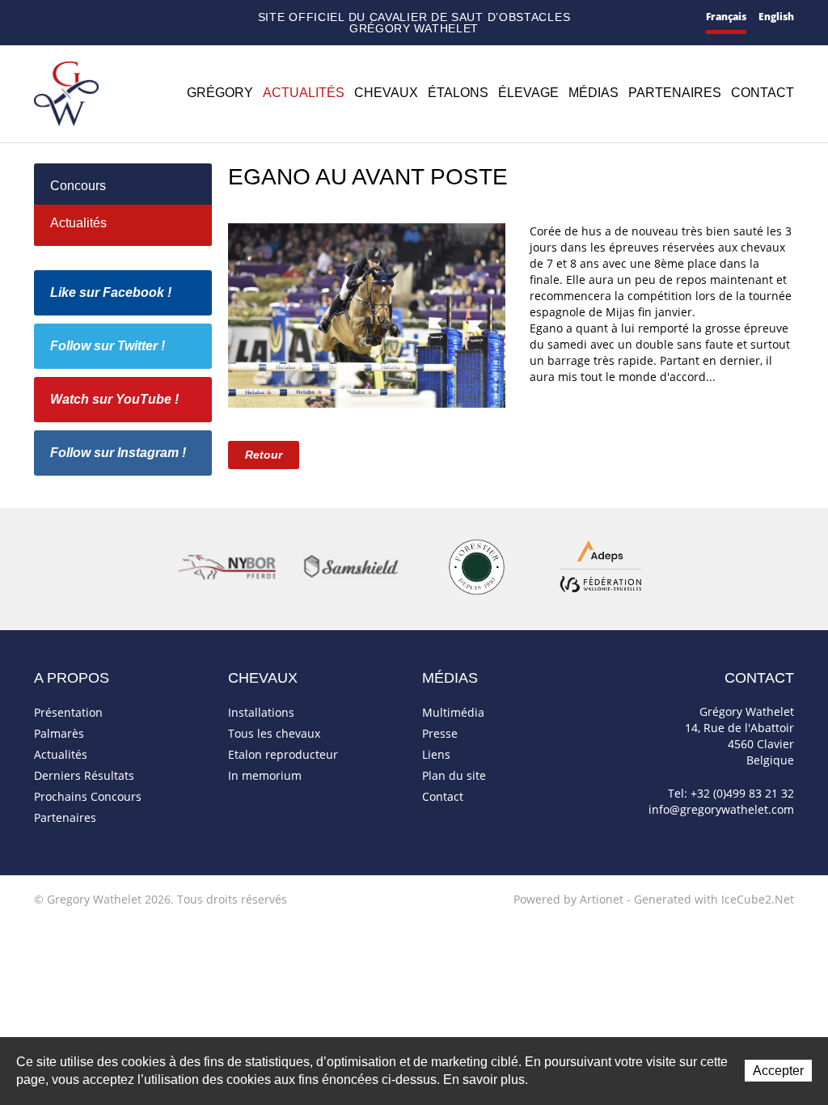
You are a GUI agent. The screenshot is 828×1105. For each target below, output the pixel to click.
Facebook (115, 16)
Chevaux (386, 92)
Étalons (458, 92)
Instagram (183, 15)
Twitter (136, 17)
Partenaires (674, 92)
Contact (65, 18)
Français (726, 16)
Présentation (68, 712)
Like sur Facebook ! (110, 292)
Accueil (40, 17)
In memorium (265, 775)
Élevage (528, 92)
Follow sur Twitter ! (107, 346)
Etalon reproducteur (283, 754)
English (776, 16)
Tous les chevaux (274, 733)
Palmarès (59, 733)
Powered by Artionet (568, 899)
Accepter (778, 1070)
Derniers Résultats (84, 775)
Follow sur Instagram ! (118, 452)
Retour (263, 454)
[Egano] (366, 313)
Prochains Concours (88, 796)
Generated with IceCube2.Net (714, 899)
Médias (593, 92)
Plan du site (91, 18)
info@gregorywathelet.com (721, 809)
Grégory (220, 92)
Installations (261, 712)
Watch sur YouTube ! (114, 399)
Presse (440, 733)
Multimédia (453, 712)
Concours (78, 186)
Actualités (303, 92)
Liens (436, 754)
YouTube (159, 18)
